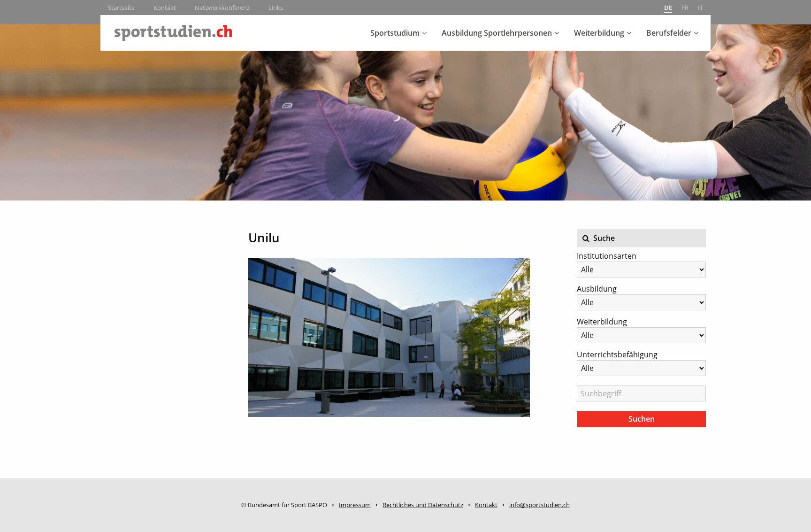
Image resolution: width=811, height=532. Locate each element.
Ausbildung (597, 289)
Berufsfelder (668, 33)
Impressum (355, 505)
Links (275, 7)
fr (685, 7)
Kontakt (164, 7)
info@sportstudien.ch (539, 505)
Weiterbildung (599, 33)
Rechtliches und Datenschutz (423, 505)
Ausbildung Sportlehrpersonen (497, 33)
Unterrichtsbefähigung (617, 354)
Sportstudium (395, 33)
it (700, 7)
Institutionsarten (606, 256)
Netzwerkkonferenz (222, 7)
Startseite (121, 7)
